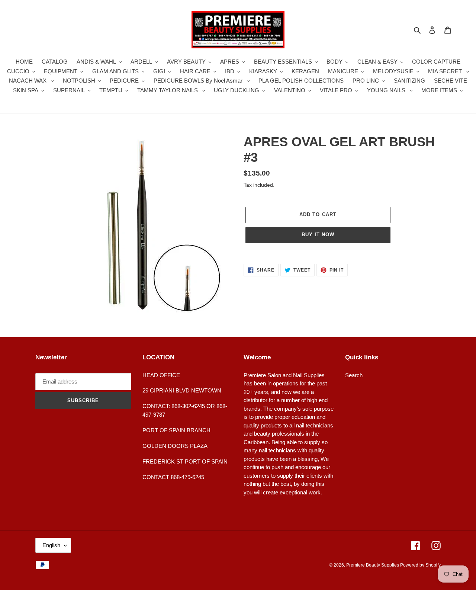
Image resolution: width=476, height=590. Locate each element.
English (51, 545)
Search (354, 375)
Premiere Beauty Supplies (373, 565)
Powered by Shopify (420, 565)
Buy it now (318, 234)
